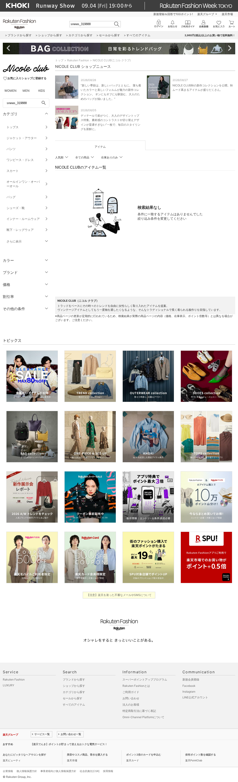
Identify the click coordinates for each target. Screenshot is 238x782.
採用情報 (108, 771)
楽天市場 (227, 14)
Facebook (188, 685)
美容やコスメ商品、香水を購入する (87, 754)
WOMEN (10, 90)
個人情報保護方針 (27, 771)
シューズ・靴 (16, 208)
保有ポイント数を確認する (200, 754)
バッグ (11, 197)
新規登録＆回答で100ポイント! (173, 14)
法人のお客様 (130, 704)
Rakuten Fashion (78, 60)
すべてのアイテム (74, 704)
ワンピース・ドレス (20, 160)
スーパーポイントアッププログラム (144, 679)
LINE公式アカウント (195, 697)
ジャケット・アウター (22, 138)
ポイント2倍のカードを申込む (143, 754)
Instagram (188, 691)
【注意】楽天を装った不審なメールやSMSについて (119, 595)
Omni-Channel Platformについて (143, 717)
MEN (26, 90)
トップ (59, 60)
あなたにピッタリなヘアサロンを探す (24, 754)
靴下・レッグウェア (20, 230)
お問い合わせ (130, 698)
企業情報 (8, 771)
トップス (13, 127)
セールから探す (72, 698)
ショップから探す (74, 685)
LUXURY (8, 685)
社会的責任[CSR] (89, 771)
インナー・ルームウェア (23, 219)
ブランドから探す (74, 679)
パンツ (11, 149)
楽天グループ (205, 14)
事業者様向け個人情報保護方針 (58, 771)
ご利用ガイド (130, 692)
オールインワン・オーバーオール (23, 184)
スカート (13, 171)
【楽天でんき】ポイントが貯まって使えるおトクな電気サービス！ (69, 744)
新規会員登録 (190, 679)
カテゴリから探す (74, 692)
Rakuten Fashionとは (136, 685)
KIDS (41, 90)
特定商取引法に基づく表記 (139, 711)
